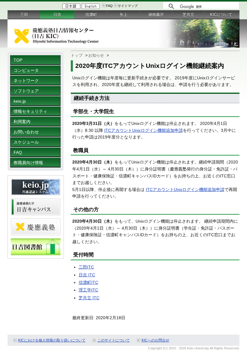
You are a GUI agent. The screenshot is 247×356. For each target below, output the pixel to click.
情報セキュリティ (30, 111)
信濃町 (91, 14)
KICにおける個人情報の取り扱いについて (52, 340)
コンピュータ (26, 70)
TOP (18, 60)
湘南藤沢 (156, 14)
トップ (77, 55)
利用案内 (22, 121)
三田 (24, 14)
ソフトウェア (26, 90)
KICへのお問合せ (155, 340)
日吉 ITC (87, 274)
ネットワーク (26, 80)
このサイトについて (113, 340)
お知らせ (96, 55)
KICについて (221, 14)
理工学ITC (88, 290)
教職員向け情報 (28, 162)
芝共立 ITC (89, 297)
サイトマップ (128, 6)
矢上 (123, 14)
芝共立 (188, 14)
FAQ (109, 6)
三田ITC (86, 267)
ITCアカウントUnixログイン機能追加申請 (143, 130)
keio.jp (20, 101)
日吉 (57, 14)
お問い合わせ (26, 131)
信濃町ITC (88, 282)
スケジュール (26, 142)
